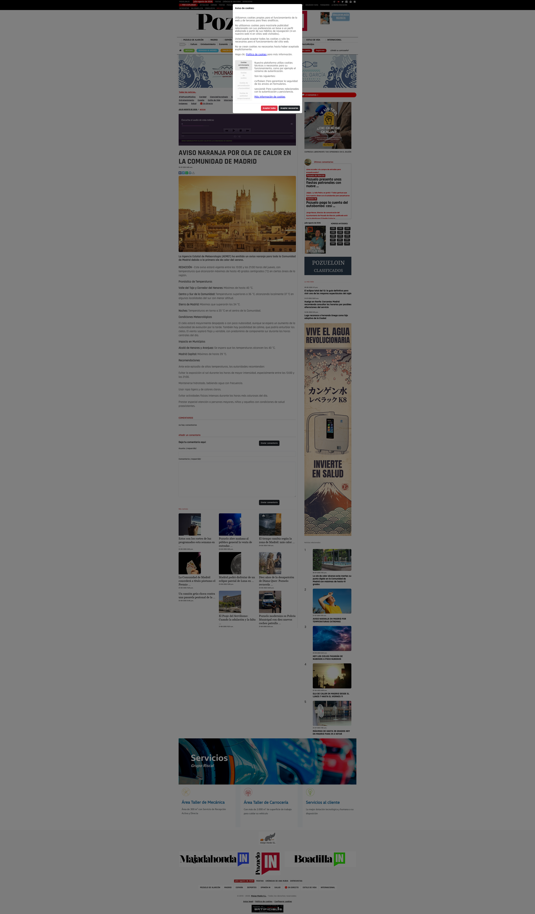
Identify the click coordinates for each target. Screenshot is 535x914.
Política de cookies (256, 54)
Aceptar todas (269, 108)
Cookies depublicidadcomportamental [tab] (243, 95)
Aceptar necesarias (289, 108)
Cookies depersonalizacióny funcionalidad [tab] (244, 85)
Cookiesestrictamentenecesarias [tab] (243, 65)
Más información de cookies (269, 96)
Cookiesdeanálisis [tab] (244, 75)
